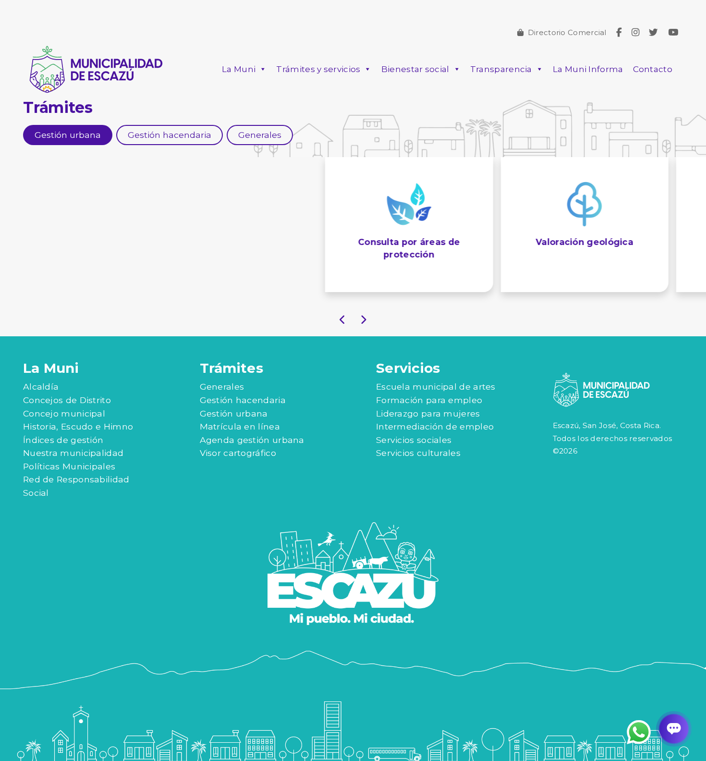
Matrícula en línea (240, 426)
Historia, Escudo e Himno (78, 426)
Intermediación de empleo (435, 426)
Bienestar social (415, 69)
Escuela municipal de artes (436, 386)
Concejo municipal (64, 413)
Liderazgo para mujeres (428, 413)
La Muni (239, 69)
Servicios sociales (413, 440)
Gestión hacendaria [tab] (169, 135)
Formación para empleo (429, 400)
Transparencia (501, 69)
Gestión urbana (234, 413)
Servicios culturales (418, 453)
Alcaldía (41, 386)
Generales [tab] (259, 135)
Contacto (652, 69)
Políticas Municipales (69, 466)
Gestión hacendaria (243, 400)
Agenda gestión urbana (252, 440)
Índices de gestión (63, 440)
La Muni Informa (588, 69)
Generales (222, 386)
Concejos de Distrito (67, 400)
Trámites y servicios (318, 69)
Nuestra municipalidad (73, 453)
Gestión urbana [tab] (68, 135)
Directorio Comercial (567, 32)
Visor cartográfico (238, 453)
